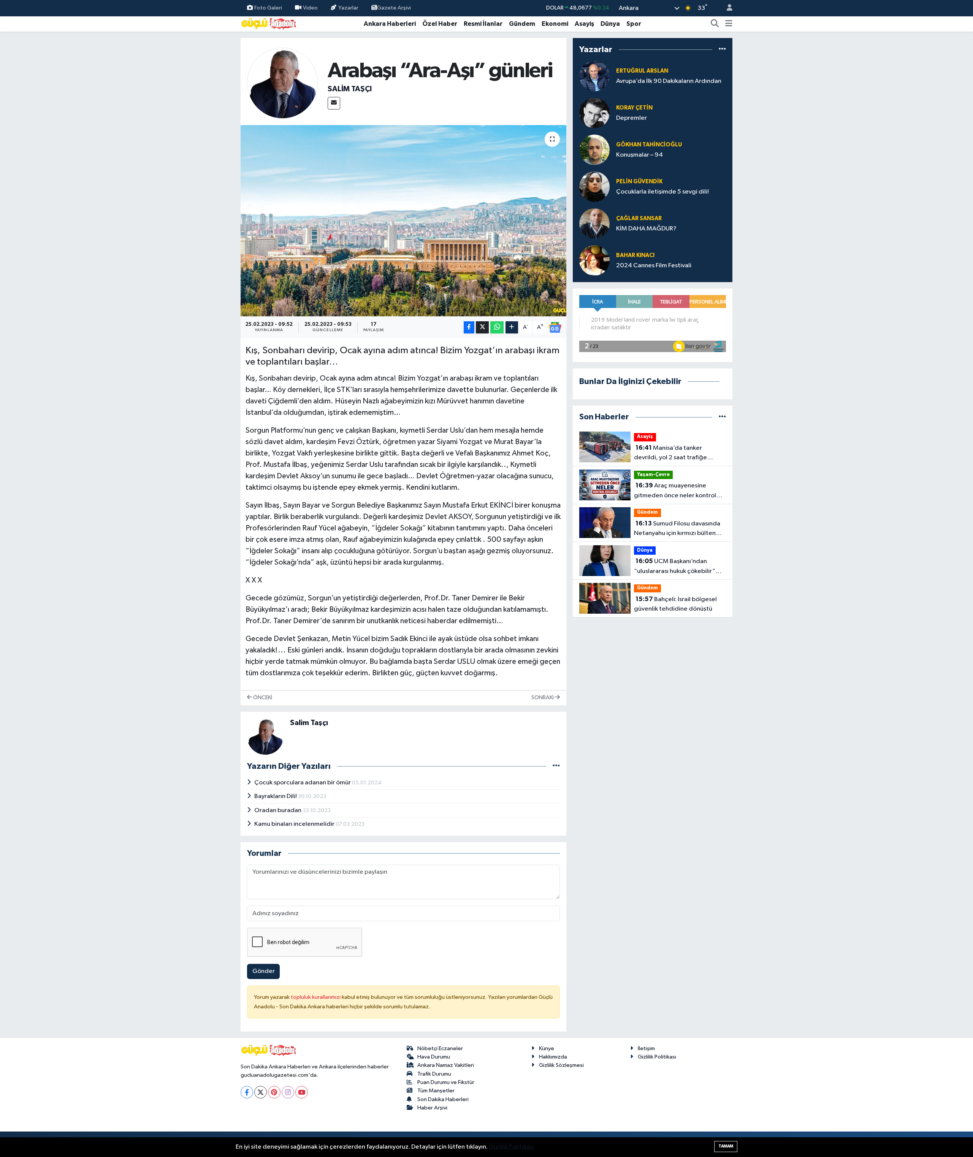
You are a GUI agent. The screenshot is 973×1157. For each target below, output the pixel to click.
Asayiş (584, 24)
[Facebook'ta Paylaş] (469, 327)
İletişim (646, 1048)
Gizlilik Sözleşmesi (561, 1065)
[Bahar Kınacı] (594, 260)
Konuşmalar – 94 (639, 155)
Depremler (631, 118)
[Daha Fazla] (512, 327)
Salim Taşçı (350, 89)
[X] (260, 1092)
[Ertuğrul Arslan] (594, 76)
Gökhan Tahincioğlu (649, 145)
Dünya (610, 24)
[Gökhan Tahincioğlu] (594, 149)
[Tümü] (722, 49)
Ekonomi (555, 24)
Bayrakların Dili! (276, 796)
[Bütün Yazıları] (556, 766)
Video (310, 8)
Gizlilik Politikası (657, 1057)
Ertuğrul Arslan (642, 71)
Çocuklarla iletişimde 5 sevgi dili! (662, 192)
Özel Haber (439, 24)
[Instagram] (288, 1092)
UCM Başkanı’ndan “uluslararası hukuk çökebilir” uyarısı (674, 567)
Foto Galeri (268, 8)
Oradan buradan (278, 810)
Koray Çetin (634, 108)
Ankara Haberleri (390, 24)
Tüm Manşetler (436, 1091)
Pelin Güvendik (639, 181)
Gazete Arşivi (394, 8)
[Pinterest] (274, 1092)
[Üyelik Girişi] (726, 8)
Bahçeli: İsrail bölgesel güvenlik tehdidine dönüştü (675, 604)
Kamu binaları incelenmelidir (295, 824)
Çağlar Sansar (639, 218)
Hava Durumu (433, 1057)
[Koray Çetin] (594, 113)
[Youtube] (301, 1092)
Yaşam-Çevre (653, 474)
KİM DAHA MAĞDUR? (646, 228)
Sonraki (543, 697)
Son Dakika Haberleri (443, 1099)
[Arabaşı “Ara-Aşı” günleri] (403, 220)
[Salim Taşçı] (282, 83)
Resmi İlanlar (483, 24)
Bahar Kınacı (635, 255)
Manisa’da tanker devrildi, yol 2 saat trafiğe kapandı (670, 453)
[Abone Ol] (554, 327)
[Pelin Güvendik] (594, 186)
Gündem (522, 24)
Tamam (725, 1146)
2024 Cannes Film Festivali (653, 265)
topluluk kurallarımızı (316, 997)
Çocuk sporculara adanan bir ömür (303, 782)
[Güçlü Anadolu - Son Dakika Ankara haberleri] (269, 23)
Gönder (263, 971)
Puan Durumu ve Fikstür (445, 1082)
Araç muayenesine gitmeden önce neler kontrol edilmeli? (675, 491)
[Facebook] (247, 1092)
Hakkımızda (553, 1057)
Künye (546, 1048)
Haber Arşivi (432, 1108)
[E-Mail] (334, 103)
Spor (633, 24)
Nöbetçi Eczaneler (440, 1048)
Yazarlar (348, 8)
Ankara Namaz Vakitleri (445, 1065)
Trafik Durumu (434, 1074)
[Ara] (715, 24)
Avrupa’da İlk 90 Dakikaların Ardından (668, 81)
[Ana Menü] (728, 24)
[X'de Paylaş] (482, 327)
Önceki (262, 697)
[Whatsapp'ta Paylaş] (497, 327)
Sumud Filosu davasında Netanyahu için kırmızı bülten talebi (677, 529)
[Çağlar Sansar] (594, 223)
